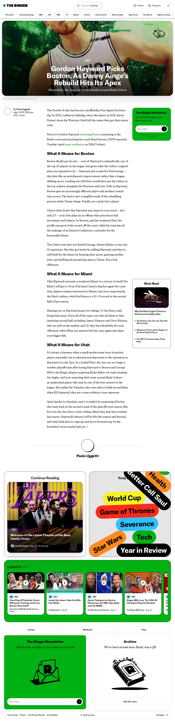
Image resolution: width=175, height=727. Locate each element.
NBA (41, 15)
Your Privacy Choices (36, 715)
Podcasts (156, 5)
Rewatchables (117, 15)
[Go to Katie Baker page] (12, 546)
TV (67, 15)
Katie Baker (23, 546)
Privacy (23, 715)
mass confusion (74, 144)
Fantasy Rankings (26, 15)
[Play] (25, 582)
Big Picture (133, 15)
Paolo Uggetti (23, 109)
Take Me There (130, 701)
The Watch (147, 15)
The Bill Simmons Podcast (98, 610)
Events (87, 15)
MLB (58, 15)
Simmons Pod (100, 15)
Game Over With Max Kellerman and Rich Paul (25, 609)
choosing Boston (90, 134)
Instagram (160, 715)
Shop (143, 629)
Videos (141, 5)
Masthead (87, 629)
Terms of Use (12, 715)
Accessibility (52, 715)
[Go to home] (15, 5)
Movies (76, 15)
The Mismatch (54, 610)
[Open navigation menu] (168, 5)
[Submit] (164, 128)
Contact (31, 629)
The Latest (9, 15)
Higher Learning (163, 15)
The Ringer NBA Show (135, 610)
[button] (88, 5)
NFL (49, 15)
